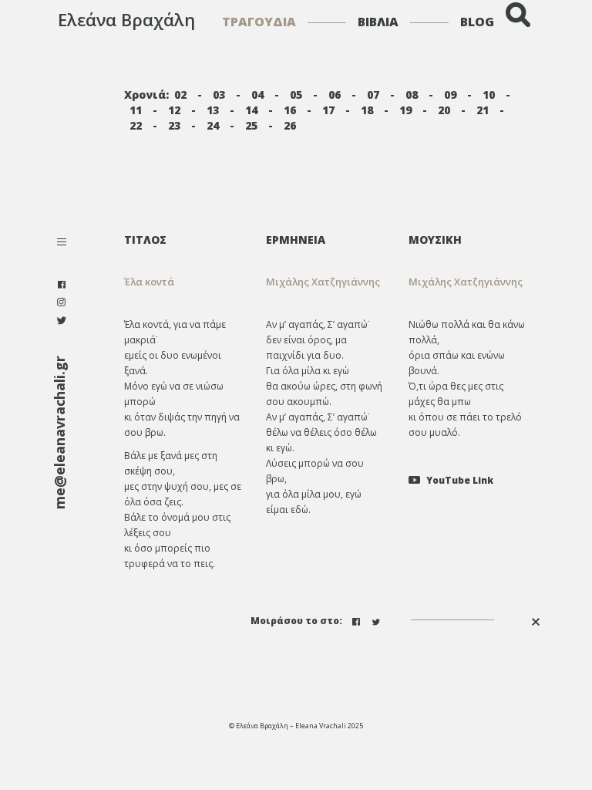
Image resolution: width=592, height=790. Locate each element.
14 (251, 110)
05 (296, 94)
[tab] (325, 239)
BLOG (477, 21)
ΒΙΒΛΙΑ (378, 21)
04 (257, 94)
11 (136, 110)
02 (180, 94)
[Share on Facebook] (357, 620)
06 (334, 94)
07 (373, 94)
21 (482, 110)
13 (213, 110)
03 (219, 94)
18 (367, 110)
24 (213, 125)
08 (411, 94)
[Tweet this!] (377, 620)
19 (405, 110)
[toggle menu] (61, 243)
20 (444, 110)
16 (290, 110)
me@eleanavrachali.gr (59, 432)
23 (174, 125)
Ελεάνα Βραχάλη (126, 19)
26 (290, 125)
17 (328, 110)
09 (450, 94)
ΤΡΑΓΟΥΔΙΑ (259, 21)
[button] (325, 282)
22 (136, 125)
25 (251, 125)
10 (489, 94)
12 (174, 110)
